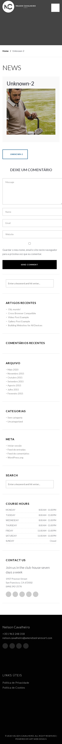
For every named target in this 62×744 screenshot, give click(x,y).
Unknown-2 (16, 154)
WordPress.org (15, 457)
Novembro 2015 (16, 373)
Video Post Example (18, 317)
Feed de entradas (17, 449)
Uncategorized (15, 421)
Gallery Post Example (19, 321)
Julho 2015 (13, 389)
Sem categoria (15, 417)
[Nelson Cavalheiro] (19, 6)
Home (5, 51)
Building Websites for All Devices (25, 325)
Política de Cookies (13, 687)
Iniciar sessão (15, 445)
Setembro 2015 (16, 381)
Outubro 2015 (15, 377)
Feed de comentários (18, 453)
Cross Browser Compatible (22, 313)
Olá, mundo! (14, 309)
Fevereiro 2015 (15, 393)
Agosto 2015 (14, 385)
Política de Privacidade (15, 682)
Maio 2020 (13, 369)
